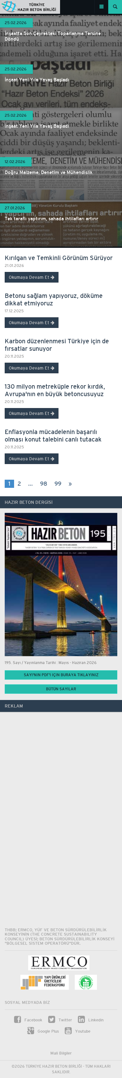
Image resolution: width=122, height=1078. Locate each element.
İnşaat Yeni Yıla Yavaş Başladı (37, 79)
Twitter (64, 1020)
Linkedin (95, 1020)
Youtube (82, 1031)
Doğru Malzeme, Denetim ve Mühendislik (49, 172)
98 (43, 483)
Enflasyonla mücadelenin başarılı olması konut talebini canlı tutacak (53, 435)
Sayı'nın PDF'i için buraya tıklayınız (61, 675)
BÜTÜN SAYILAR (61, 689)
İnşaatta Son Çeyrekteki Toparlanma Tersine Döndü (53, 36)
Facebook (32, 1020)
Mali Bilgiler (61, 1053)
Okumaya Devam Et (30, 277)
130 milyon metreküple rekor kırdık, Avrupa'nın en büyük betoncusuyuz (55, 390)
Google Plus (47, 1031)
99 (57, 483)
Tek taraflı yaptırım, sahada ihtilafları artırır (51, 218)
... (30, 483)
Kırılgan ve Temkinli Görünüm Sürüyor (59, 257)
